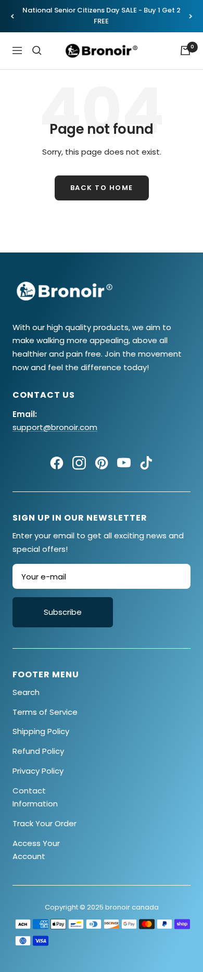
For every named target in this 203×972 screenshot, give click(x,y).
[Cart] (185, 50)
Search (26, 692)
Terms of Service (45, 711)
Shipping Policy (40, 731)
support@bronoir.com (54, 427)
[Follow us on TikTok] (146, 463)
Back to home (101, 188)
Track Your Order (44, 823)
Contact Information (35, 797)
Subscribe (63, 612)
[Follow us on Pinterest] (101, 463)
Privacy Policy (38, 770)
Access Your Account (36, 850)
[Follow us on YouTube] (124, 463)
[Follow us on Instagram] (79, 463)
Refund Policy (38, 751)
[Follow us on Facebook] (57, 463)
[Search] (37, 50)
